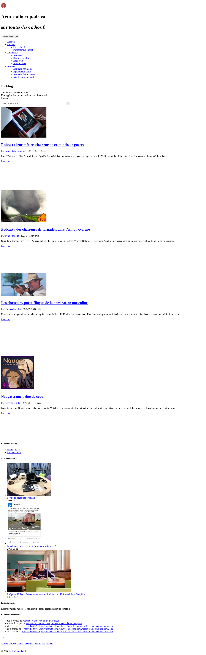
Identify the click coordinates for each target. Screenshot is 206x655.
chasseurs (20, 643)
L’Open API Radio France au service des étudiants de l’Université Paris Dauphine (46, 594)
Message (5, 98)
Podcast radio (19, 47)
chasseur (12, 643)
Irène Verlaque (12, 236)
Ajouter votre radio (22, 71)
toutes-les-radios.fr (18, 651)
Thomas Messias (13, 309)
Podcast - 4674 (14, 452)
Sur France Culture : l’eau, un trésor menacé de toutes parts (54, 623)
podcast (38, 643)
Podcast (11, 44)
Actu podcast (19, 63)
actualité (4, 643)
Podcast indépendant (23, 50)
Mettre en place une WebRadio (22, 497)
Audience (17, 55)
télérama (49, 643)
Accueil (11, 41)
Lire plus (5, 161)
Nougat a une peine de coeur (23, 396)
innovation (29, 643)
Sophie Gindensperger (16, 151)
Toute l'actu (12, 52)
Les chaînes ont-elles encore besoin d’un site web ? (31, 546)
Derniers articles (21, 58)
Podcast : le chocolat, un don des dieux (40, 620)
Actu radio (18, 60)
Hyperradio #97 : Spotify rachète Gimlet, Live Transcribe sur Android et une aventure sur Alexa (67, 626)
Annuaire (11, 66)
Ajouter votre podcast (23, 77)
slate (43, 643)
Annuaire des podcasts (24, 74)
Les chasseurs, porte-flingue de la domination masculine (44, 303)
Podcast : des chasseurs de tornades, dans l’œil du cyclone (45, 229)
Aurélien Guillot (13, 403)
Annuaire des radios (22, 69)
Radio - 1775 (13, 449)
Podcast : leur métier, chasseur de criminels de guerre (42, 145)
